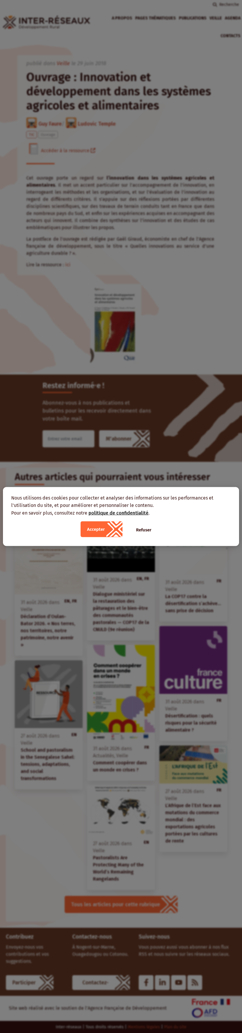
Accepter (96, 529)
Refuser (143, 530)
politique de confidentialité (118, 512)
